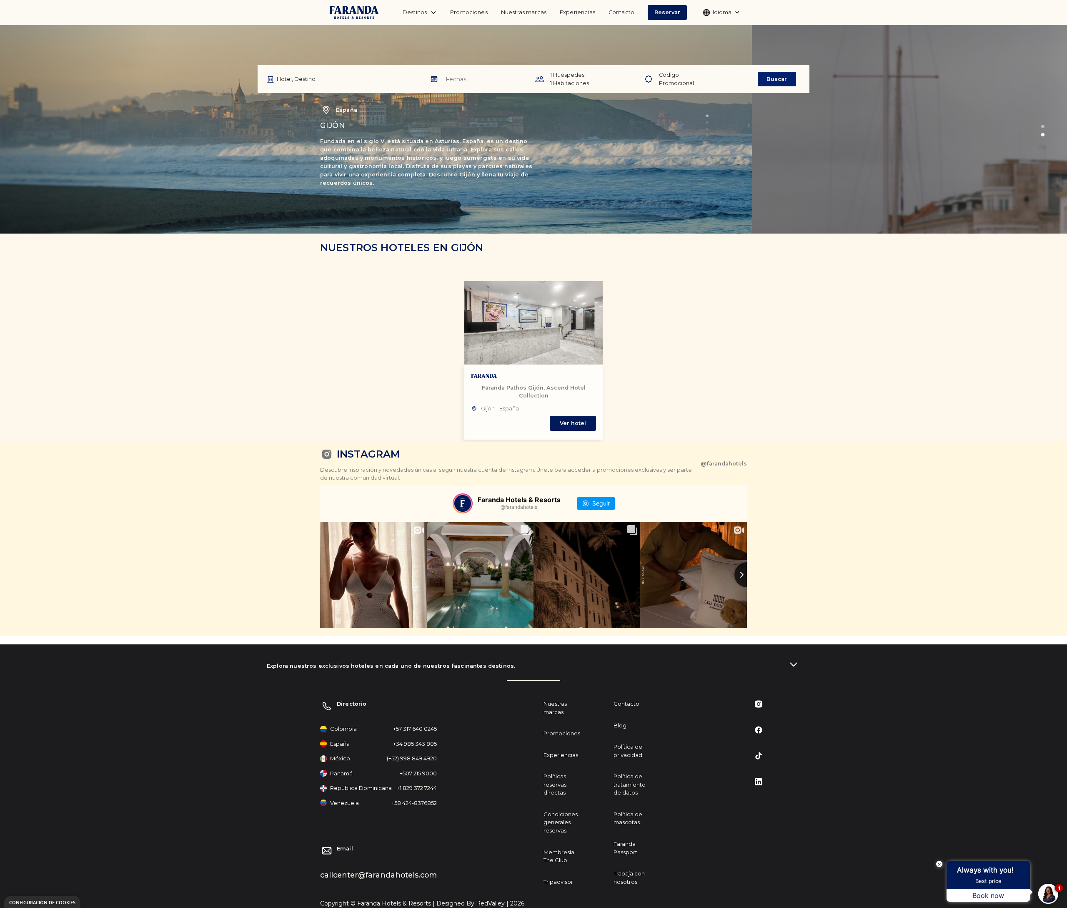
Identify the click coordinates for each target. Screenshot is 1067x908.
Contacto (621, 12)
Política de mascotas (628, 818)
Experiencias (577, 12)
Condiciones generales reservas (561, 822)
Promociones (469, 12)
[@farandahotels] (462, 503)
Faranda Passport (625, 847)
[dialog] (42, 902)
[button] (667, 12)
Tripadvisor (558, 881)
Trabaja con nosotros (629, 877)
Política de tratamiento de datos (630, 784)
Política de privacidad (628, 750)
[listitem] (533, 360)
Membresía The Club (559, 856)
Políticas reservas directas (555, 784)
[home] (354, 13)
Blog (620, 725)
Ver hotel (573, 423)
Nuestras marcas (523, 12)
